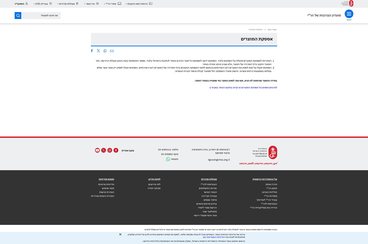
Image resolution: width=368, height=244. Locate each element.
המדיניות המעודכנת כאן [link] (214, 237)
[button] (139, 4)
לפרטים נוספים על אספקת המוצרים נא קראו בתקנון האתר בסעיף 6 (243, 87)
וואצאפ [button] (174, 159)
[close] (120, 235)
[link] (347, 4)
